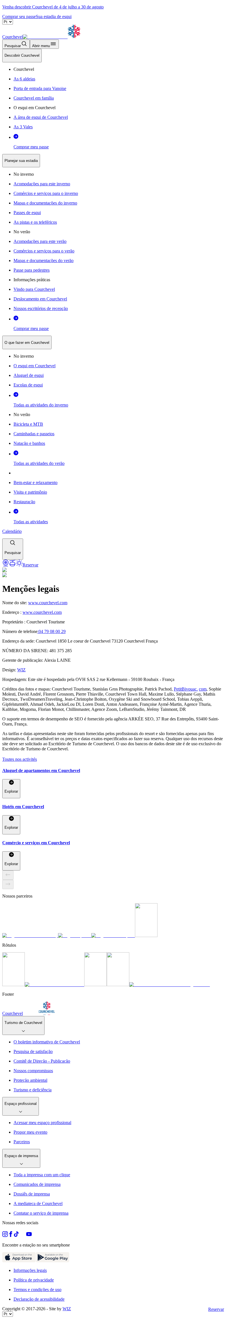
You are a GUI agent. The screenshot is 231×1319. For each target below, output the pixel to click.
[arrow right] (8, 884)
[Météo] (19, 564)
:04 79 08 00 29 (51, 631)
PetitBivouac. (186, 689)
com (202, 689)
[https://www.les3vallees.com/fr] (118, 984)
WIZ (21, 669)
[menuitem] (22, 55)
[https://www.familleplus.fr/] (54, 984)
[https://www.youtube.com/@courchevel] (29, 1235)
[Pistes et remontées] (12, 564)
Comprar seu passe (19, 16)
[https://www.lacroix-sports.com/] (113, 935)
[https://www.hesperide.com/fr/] (74, 935)
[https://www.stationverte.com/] (95, 984)
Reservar (216, 1309)
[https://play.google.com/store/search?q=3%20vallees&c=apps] (52, 1260)
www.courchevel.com (47, 602)
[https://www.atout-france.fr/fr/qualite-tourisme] (13, 984)
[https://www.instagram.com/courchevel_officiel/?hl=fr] (5, 1235)
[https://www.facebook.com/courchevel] (11, 1235)
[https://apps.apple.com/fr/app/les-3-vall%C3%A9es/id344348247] (19, 1260)
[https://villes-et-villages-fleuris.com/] (169, 984)
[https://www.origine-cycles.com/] (146, 935)
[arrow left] (8, 875)
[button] (12, 549)
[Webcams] (5, 564)
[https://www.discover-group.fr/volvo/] (30, 935)
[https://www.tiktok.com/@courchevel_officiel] (16, 1235)
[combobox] (115, 304)
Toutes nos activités (19, 759)
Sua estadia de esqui (54, 16)
